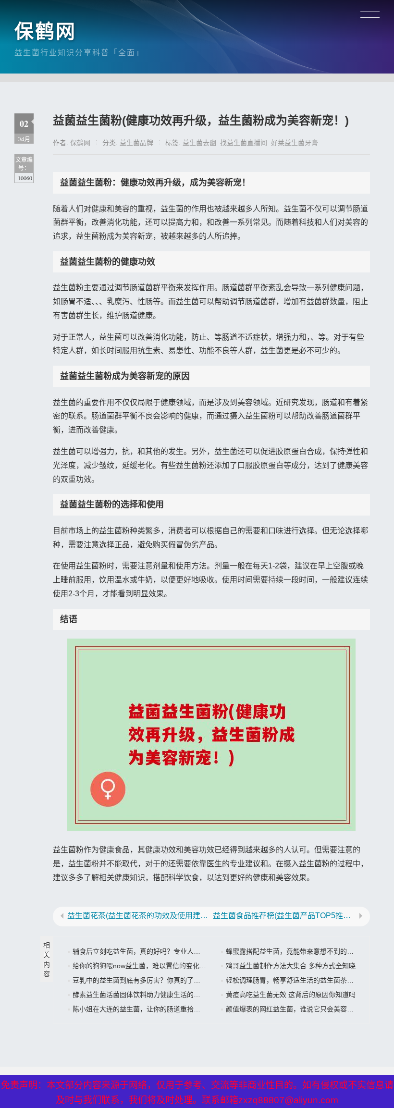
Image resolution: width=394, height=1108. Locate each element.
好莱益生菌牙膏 (294, 143)
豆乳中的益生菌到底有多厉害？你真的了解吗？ (143, 980)
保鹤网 (45, 31)
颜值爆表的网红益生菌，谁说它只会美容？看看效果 (303, 1009)
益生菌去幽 (199, 143)
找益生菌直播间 (243, 143)
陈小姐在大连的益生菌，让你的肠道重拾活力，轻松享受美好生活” (171, 1009)
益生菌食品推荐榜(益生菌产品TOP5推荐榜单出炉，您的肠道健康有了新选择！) (284, 916)
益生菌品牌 (136, 143)
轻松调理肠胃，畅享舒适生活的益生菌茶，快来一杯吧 (306, 980)
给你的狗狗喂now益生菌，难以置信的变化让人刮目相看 (156, 966)
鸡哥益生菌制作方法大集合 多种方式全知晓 (291, 966)
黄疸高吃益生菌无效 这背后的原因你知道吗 (291, 994)
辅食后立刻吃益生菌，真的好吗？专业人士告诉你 (147, 951)
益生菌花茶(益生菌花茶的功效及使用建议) (138, 916)
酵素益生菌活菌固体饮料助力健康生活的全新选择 (147, 994)
